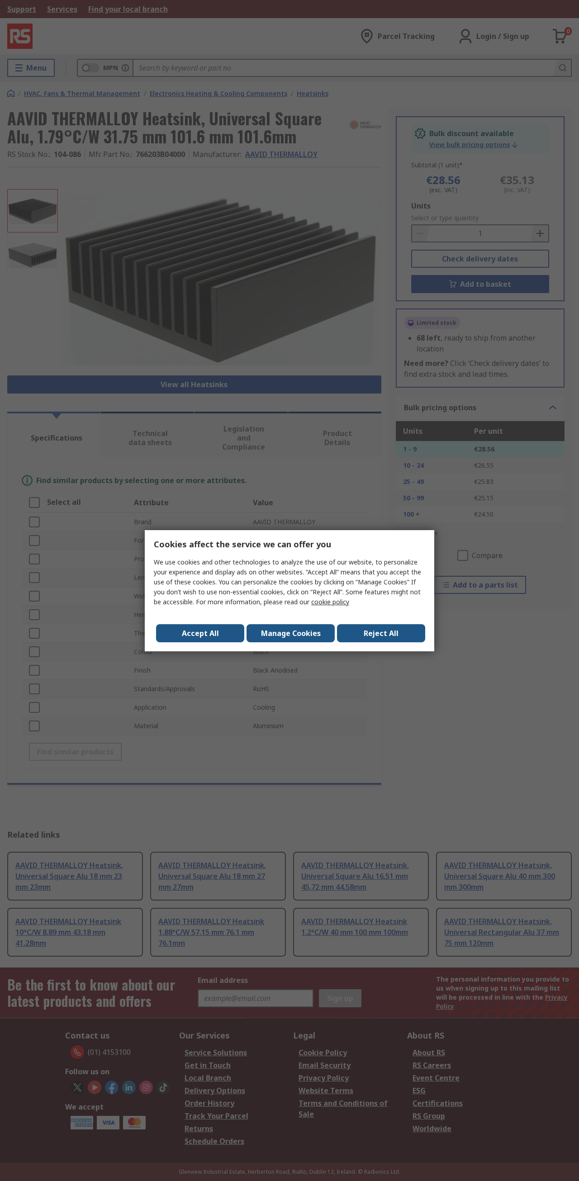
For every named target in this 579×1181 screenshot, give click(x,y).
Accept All (200, 633)
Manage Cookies (291, 633)
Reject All (381, 633)
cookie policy (330, 602)
